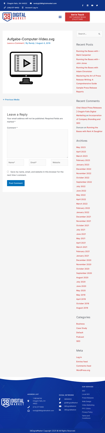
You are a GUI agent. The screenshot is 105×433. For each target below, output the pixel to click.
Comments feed (83, 366)
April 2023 (81, 151)
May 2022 (81, 195)
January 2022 (82, 212)
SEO (78, 341)
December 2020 (83, 260)
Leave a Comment (15, 43)
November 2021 (83, 221)
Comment (12, 128)
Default (79, 332)
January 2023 (82, 164)
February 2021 (83, 251)
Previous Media (11, 99)
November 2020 (83, 264)
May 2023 (81, 147)
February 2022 (83, 208)
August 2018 (82, 308)
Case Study (81, 328)
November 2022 (83, 173)
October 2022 (82, 177)
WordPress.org (83, 370)
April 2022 (81, 199)
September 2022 (84, 182)
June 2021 (81, 234)
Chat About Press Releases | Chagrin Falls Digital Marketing (89, 111)
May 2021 (80, 238)
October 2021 (82, 225)
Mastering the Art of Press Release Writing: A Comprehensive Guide (88, 80)
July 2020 (81, 282)
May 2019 (80, 295)
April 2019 (81, 299)
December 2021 (83, 216)
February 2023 (83, 160)
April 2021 (81, 243)
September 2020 (84, 273)
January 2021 (82, 256)
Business (80, 324)
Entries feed (82, 361)
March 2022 (81, 203)
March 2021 (81, 247)
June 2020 (81, 286)
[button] (60, 17)
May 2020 (81, 290)
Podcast (80, 337)
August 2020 (82, 277)
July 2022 (80, 186)
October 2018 (82, 303)
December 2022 (83, 169)
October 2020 (82, 269)
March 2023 (82, 156)
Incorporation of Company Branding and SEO (89, 119)
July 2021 (80, 229)
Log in (79, 357)
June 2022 (81, 191)
